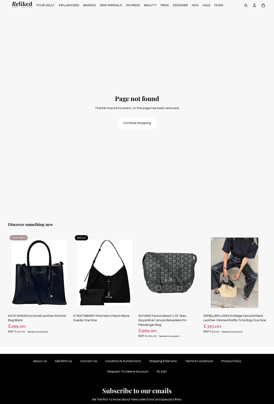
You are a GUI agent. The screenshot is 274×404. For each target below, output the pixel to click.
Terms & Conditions (199, 361)
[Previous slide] (14, 272)
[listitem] (218, 5)
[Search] (246, 5)
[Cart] (263, 5)
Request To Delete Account (128, 371)
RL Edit (162, 371)
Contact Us (88, 361)
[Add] (64, 305)
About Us (40, 361)
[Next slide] (65, 272)
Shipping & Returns (163, 361)
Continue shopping (137, 123)
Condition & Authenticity (123, 361)
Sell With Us (63, 361)
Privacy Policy (231, 361)
